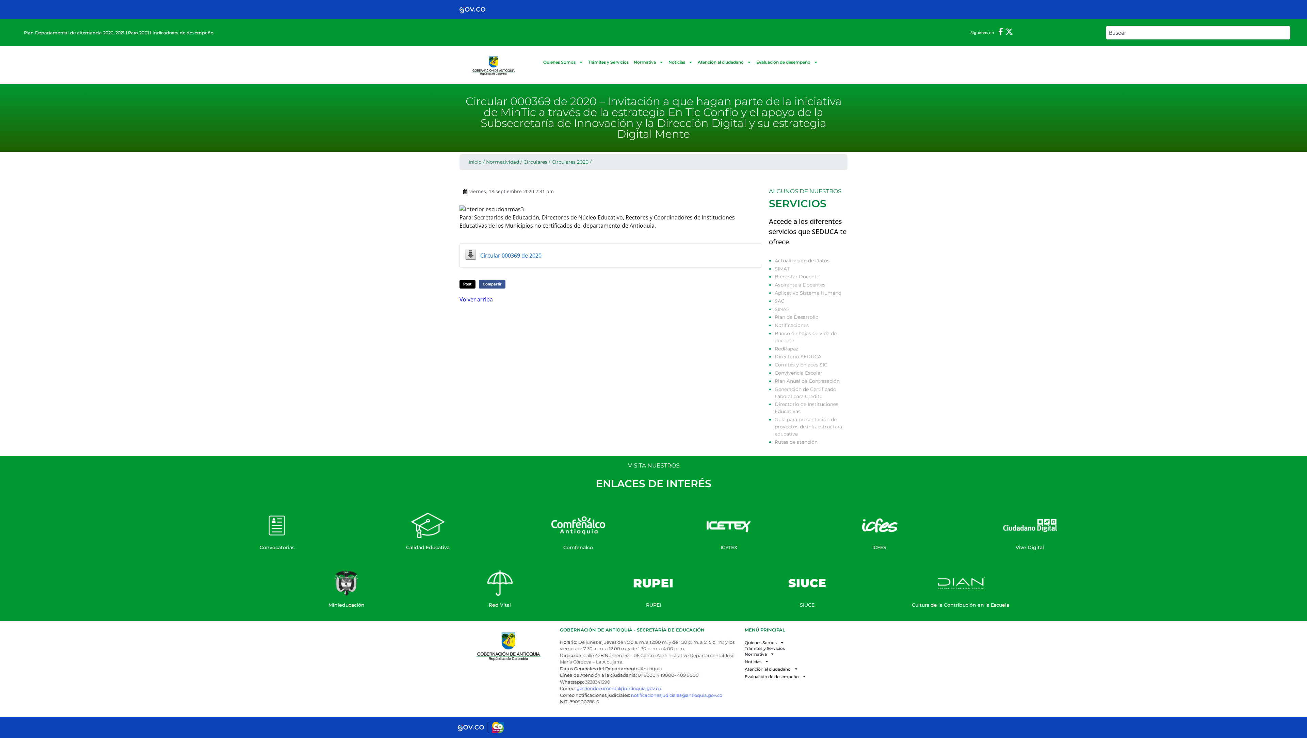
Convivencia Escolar (798, 373)
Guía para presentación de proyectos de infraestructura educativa (808, 426)
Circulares (535, 162)
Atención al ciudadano (721, 62)
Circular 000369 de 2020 (511, 255)
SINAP (782, 309)
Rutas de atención (796, 442)
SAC (780, 301)
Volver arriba (476, 299)
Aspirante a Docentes (800, 285)
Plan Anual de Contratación (807, 381)
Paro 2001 (138, 32)
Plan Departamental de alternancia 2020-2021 (74, 32)
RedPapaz (786, 349)
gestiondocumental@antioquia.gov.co (619, 688)
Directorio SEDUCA (798, 357)
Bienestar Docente (797, 277)
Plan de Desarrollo (797, 317)
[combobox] (1198, 32)
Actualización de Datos (802, 261)
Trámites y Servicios (608, 62)
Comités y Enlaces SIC (801, 365)
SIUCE (807, 605)
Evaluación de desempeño (783, 62)
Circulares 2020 (570, 162)
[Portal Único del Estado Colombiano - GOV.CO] (472, 9)
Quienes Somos (559, 62)
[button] (467, 284)
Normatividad (502, 162)
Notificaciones (792, 325)
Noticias (676, 62)
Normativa (645, 62)
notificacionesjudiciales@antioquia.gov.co (676, 695)
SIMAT (782, 269)
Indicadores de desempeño (182, 32)
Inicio (475, 162)
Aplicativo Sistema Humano (808, 293)
